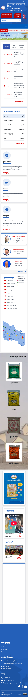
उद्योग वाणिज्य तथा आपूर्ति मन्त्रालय (11, 661)
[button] (23, 337)
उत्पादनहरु (5, 652)
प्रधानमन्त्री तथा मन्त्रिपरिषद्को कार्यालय (12, 663)
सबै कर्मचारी (20, 271)
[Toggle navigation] (26, 26)
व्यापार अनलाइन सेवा (7, 14)
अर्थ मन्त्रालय (6, 666)
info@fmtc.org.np (9, 680)
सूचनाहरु (7, 46)
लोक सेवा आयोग (7, 669)
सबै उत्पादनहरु (20, 356)
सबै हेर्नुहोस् (18, 101)
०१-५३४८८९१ (7, 678)
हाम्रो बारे (5, 649)
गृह (3, 646)
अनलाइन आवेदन (18, 15)
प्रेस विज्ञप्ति (14, 46)
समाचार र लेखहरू (21, 46)
